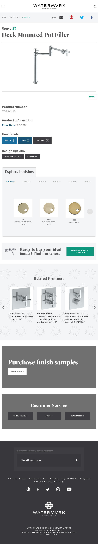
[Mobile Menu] (3, 6)
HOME (4, 17)
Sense (9, 28)
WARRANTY (77, 416)
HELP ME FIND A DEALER (80, 251)
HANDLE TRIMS (13, 156)
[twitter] (82, 18)
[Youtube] (69, 490)
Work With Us (72, 479)
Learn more (16, 371)
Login (62, 482)
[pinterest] (71, 17)
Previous (3, 307)
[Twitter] (48, 490)
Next (95, 307)
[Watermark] (49, 7)
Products (22, 479)
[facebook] (92, 18)
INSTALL (40, 140)
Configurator (85, 479)
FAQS (48, 416)
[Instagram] (58, 490)
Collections (12, 479)
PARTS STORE (19, 416)
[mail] (61, 18)
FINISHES (32, 156)
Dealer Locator (34, 479)
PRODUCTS (14, 17)
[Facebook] (38, 490)
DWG (23, 140)
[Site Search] (95, 6)
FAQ (63, 479)
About (45, 479)
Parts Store (54, 479)
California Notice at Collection (45, 482)
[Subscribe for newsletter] (76, 460)
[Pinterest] (28, 490)
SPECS (8, 140)
